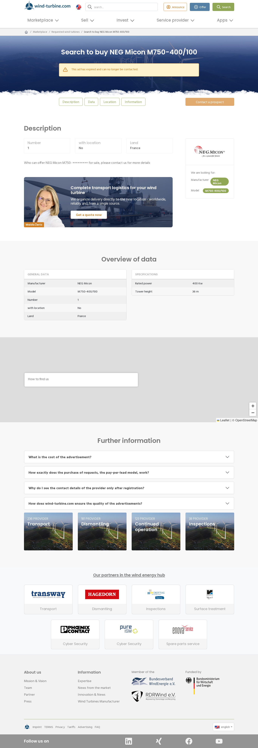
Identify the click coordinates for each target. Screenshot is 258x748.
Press (28, 701)
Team (28, 687)
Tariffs (71, 727)
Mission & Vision (35, 681)
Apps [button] (222, 20)
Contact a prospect (210, 102)
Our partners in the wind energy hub (129, 575)
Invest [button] (122, 20)
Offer (202, 7)
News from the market (94, 687)
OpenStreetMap (246, 420)
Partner (29, 694)
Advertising (85, 727)
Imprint (37, 727)
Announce (178, 7)
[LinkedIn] (128, 741)
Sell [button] (84, 20)
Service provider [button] (173, 20)
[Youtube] (219, 741)
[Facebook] (188, 741)
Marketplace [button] (40, 20)
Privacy (60, 727)
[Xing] (158, 741)
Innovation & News (91, 694)
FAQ (97, 727)
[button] (78, 7)
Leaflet (224, 420)
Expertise (84, 681)
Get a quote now (89, 215)
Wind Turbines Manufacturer (99, 701)
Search (226, 7)
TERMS (48, 727)
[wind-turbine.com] (26, 32)
